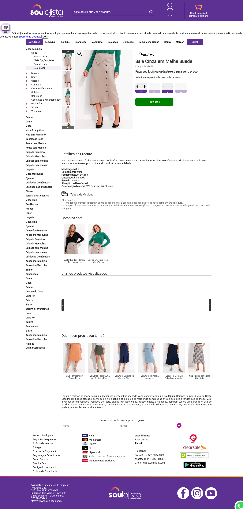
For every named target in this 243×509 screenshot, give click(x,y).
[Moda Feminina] (74, 253)
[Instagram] (198, 498)
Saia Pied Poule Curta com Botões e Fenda (100, 377)
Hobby (167, 42)
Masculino (97, 42)
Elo (90, 448)
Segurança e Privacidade (46, 455)
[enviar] (179, 425)
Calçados (113, 42)
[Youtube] (212, 498)
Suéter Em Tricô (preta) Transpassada (74, 261)
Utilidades (128, 42)
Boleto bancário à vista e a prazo (107, 456)
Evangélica (81, 42)
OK (45, 36)
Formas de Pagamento (45, 451)
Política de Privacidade (45, 471)
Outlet (195, 42)
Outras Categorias (35, 347)
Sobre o (43, 435)
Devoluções (39, 463)
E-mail (138, 443)
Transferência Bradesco (102, 460)
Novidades (34, 42)
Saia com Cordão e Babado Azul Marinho (174, 377)
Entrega (37, 447)
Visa (91, 435)
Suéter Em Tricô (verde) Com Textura (99, 261)
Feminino (50, 42)
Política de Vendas (43, 443)
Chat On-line (141, 439)
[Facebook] (184, 498)
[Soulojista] (46, 16)
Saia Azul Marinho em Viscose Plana (124, 377)
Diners (92, 444)
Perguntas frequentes (44, 439)
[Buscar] (151, 12)
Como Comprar (41, 459)
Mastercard (95, 439)
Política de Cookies (30, 36)
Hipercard (94, 452)
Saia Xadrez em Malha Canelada (199, 377)
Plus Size (65, 42)
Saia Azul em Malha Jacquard (150, 377)
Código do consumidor (45, 467)
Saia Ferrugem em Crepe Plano (74, 377)
